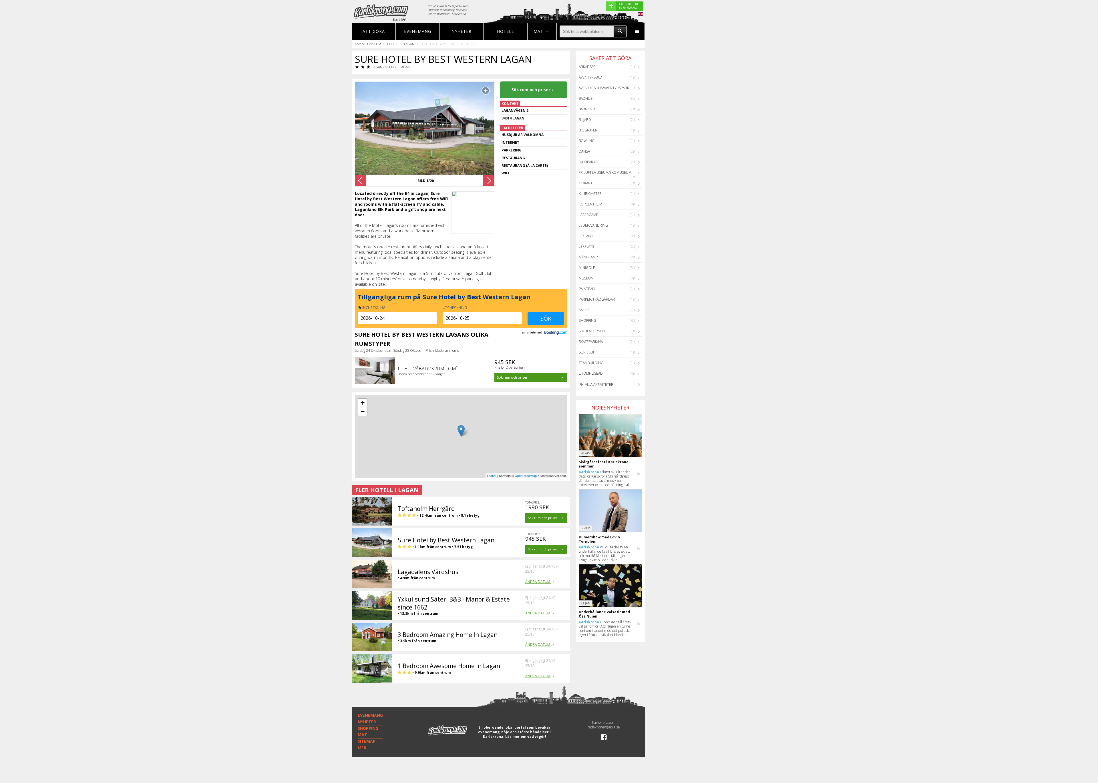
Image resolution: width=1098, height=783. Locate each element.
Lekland (586, 235)
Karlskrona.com (368, 44)
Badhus (585, 98)
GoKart (585, 183)
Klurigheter (590, 193)
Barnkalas (588, 109)
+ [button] (363, 402)
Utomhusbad (591, 373)
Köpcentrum (590, 204)
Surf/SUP (587, 352)
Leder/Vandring (593, 225)
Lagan (409, 44)
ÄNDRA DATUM (538, 581)
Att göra (374, 31)
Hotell (505, 31)
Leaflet (491, 475)
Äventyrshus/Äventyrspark (604, 87)
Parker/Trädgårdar (597, 299)
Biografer (588, 130)
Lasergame (588, 214)
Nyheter (461, 31)
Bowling (586, 140)
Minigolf (587, 267)
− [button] (363, 411)
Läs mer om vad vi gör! (525, 736)
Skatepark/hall (592, 341)
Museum (586, 278)
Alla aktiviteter (598, 384)
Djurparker (589, 161)
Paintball (587, 288)
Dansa (584, 151)
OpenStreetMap (526, 475)
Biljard (585, 119)
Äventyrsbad (590, 77)
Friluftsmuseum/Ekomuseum (605, 172)
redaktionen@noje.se (604, 727)
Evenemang (417, 31)
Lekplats (586, 246)
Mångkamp (588, 257)
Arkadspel (588, 66)
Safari (584, 309)
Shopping (587, 320)
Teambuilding (591, 362)
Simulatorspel (592, 331)
